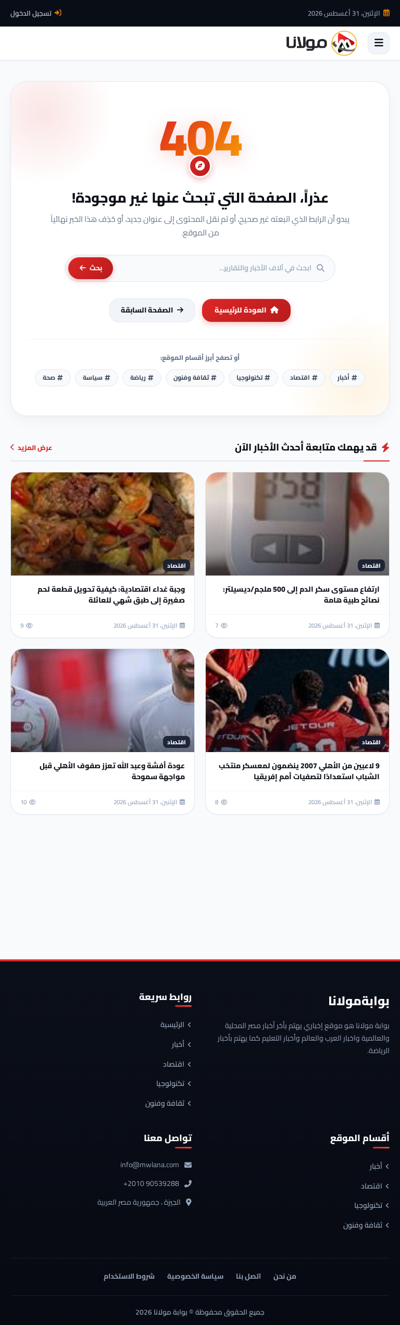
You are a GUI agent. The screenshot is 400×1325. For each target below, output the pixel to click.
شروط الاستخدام (129, 1276)
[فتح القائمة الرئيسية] (379, 43)
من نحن (284, 1276)
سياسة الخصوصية (195, 1276)
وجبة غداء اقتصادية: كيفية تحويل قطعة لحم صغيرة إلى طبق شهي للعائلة (111, 594)
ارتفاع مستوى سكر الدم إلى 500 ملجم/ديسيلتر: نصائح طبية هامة (301, 594)
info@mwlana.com (149, 1165)
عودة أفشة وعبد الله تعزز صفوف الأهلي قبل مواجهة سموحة (112, 771)
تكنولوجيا (170, 1084)
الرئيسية (172, 1025)
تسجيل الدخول (31, 13)
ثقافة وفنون (164, 1103)
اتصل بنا (248, 1276)
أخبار (178, 1045)
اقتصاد (173, 1064)
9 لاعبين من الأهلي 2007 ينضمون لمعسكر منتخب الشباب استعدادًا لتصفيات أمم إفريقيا (299, 771)
